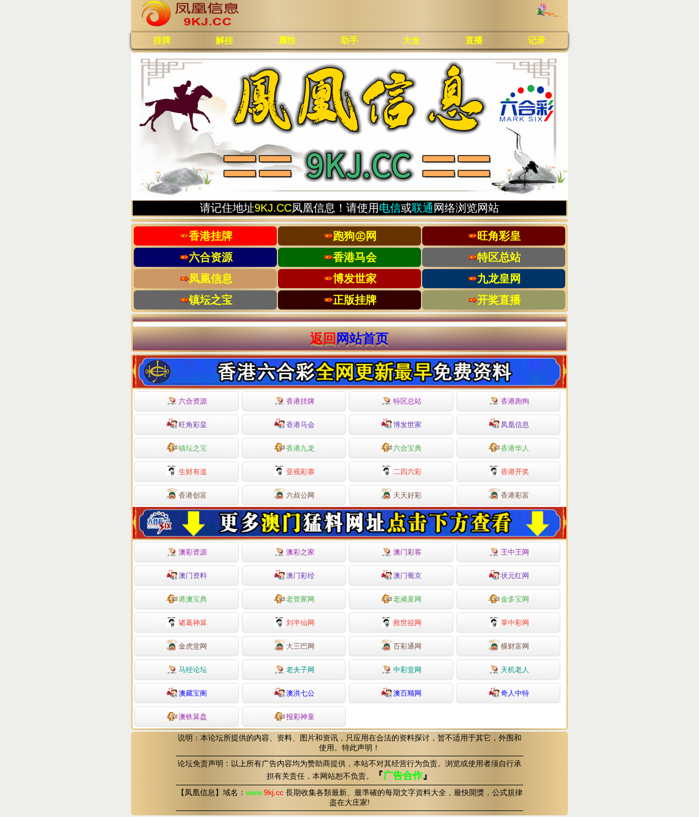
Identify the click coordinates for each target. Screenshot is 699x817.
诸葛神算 (193, 622)
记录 (537, 40)
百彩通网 (407, 646)
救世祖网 (407, 622)
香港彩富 (515, 495)
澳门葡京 (407, 575)
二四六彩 (407, 472)
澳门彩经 (300, 575)
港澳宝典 (193, 599)
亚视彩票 (300, 472)
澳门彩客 (407, 552)
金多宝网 (515, 599)
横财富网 (515, 646)
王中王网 (515, 552)
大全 (411, 40)
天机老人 (515, 670)
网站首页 (362, 338)
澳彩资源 (193, 552)
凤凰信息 (515, 425)
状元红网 (515, 575)
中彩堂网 (407, 670)
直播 (474, 40)
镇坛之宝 (193, 448)
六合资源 (193, 401)
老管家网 (300, 599)
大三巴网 (300, 646)
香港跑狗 (515, 401)
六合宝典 (407, 448)
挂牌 (162, 40)
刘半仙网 (300, 622)
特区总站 (407, 401)
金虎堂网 (193, 646)
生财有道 (193, 472)
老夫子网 (300, 670)
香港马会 (300, 425)
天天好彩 (407, 495)
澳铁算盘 (193, 717)
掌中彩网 (515, 622)
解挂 (224, 40)
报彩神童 (300, 717)
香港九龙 (300, 448)
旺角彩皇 (193, 425)
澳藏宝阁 (193, 693)
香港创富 (193, 495)
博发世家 (407, 425)
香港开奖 (515, 472)
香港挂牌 (300, 401)
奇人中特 (515, 693)
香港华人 (515, 448)
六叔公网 (300, 495)
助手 (349, 40)
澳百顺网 (407, 693)
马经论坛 (193, 670)
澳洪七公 (300, 693)
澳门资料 (193, 575)
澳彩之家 (300, 552)
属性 (287, 40)
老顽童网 (407, 599)
